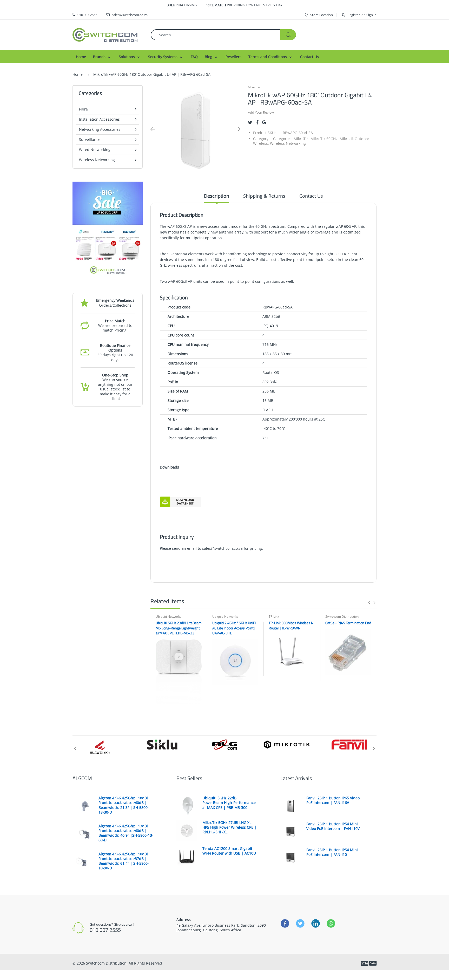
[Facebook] (257, 122)
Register (354, 14)
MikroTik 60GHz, (325, 138)
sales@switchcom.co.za (222, 548)
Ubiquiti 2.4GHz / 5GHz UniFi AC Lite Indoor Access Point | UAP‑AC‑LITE (234, 628)
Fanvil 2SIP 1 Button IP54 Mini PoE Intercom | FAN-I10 (332, 852)
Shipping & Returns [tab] (264, 196)
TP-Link (274, 616)
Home (77, 74)
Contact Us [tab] (311, 196)
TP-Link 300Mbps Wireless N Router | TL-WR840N (291, 625)
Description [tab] (216, 196)
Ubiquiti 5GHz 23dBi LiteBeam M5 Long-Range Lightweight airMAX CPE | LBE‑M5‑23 (179, 628)
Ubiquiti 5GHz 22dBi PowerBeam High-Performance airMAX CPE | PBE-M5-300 (229, 803)
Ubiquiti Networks (168, 616)
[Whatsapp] (330, 923)
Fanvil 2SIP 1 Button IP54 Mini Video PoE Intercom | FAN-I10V (333, 826)
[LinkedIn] (315, 923)
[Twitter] (250, 122)
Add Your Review (261, 112)
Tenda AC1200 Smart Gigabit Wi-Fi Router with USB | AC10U (229, 851)
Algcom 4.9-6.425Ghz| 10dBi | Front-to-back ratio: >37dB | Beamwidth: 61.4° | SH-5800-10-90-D (124, 861)
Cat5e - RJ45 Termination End (348, 622)
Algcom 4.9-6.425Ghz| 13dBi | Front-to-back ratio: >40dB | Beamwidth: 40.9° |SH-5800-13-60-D (125, 833)
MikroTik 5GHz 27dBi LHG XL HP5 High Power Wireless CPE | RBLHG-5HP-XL (229, 827)
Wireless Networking (288, 143)
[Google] (264, 122)
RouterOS (270, 372)
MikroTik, (301, 138)
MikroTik (254, 87)
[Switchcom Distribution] (104, 34)
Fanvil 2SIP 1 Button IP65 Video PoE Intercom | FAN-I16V (333, 800)
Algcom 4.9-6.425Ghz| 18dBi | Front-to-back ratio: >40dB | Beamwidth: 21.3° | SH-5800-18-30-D (124, 805)
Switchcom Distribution (342, 616)
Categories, (283, 138)
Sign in (371, 14)
